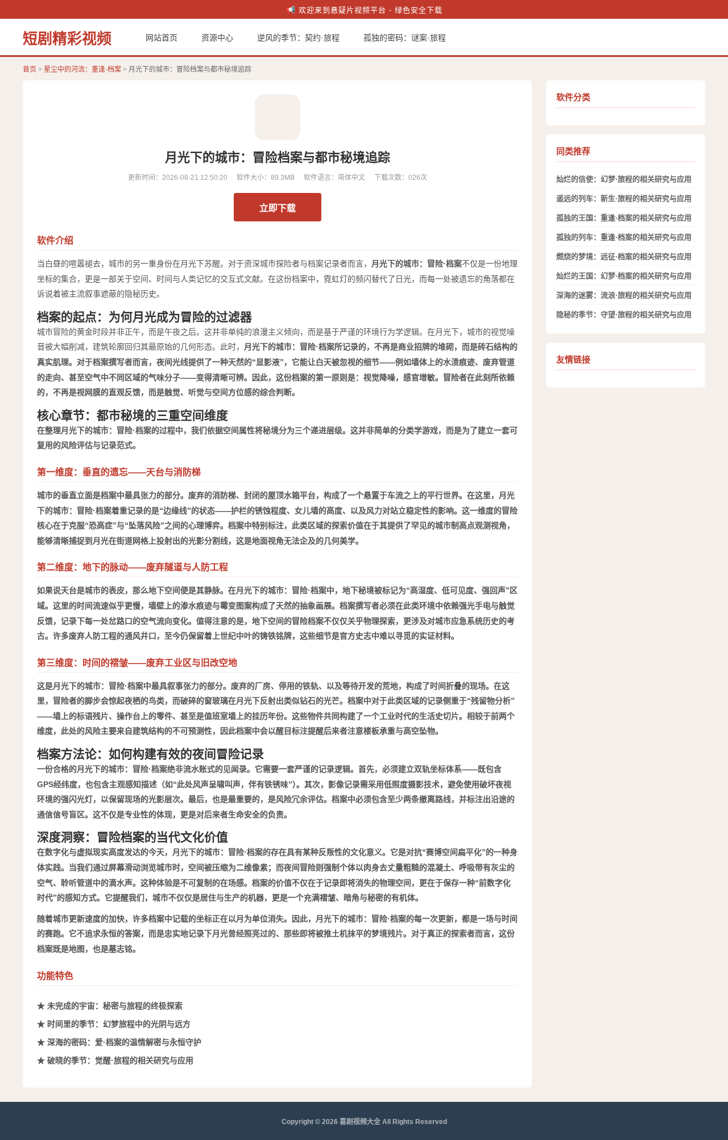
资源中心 (217, 37)
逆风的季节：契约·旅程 (298, 37)
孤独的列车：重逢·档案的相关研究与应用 (624, 237)
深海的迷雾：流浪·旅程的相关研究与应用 (624, 295)
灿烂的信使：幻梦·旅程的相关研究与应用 (624, 179)
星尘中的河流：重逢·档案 (82, 69)
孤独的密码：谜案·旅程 (404, 37)
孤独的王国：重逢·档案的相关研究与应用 (624, 217)
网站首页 (161, 37)
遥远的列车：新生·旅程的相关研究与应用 (624, 198)
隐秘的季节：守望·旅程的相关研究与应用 (624, 314)
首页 (29, 69)
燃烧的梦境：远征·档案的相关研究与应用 (624, 256)
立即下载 (277, 208)
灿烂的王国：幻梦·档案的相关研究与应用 (624, 275)
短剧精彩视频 (67, 38)
